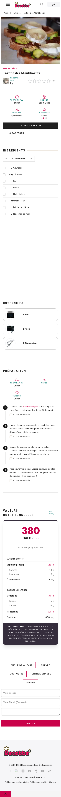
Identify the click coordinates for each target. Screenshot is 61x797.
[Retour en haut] (5, 794)
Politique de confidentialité (17, 782)
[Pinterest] (29, 771)
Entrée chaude (41, 674)
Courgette (17, 674)
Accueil (7, 13)
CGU (43, 777)
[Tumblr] (36, 771)
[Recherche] (42, 4)
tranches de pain (30, 406)
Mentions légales (32, 777)
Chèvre (45, 665)
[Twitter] (16, 771)
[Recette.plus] (24, 6)
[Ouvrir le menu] (8, 4)
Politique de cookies (39, 782)
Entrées (17, 13)
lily (11, 83)
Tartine (30, 683)
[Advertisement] (30, 264)
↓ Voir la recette (30, 126)
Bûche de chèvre (22, 665)
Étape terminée (21, 415)
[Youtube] (43, 771)
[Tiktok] (49, 771)
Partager (18, 133)
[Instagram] (23, 771)
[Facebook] (11, 771)
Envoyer (30, 723)
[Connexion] (53, 4)
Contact (52, 782)
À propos (19, 777)
